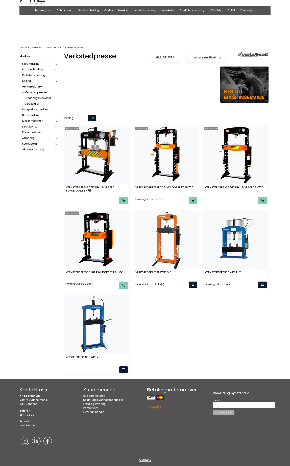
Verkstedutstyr (32, 87)
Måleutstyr (216, 10)
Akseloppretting (33, 149)
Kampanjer (246, 10)
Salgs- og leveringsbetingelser (103, 400)
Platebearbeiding (33, 75)
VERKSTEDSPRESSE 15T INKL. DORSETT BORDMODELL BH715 (90, 189)
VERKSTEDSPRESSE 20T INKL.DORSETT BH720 (164, 187)
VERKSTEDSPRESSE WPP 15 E (153, 272)
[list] (80, 118)
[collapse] (56, 64)
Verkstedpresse (36, 92)
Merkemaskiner (32, 121)
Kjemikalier (168, 10)
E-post (216, 400)
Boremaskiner (31, 115)
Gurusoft (145, 460)
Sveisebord (29, 144)
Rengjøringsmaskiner (36, 109)
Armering (28, 138)
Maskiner (123, 10)
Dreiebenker (30, 127)
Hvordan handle (93, 412)
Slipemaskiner (31, 64)
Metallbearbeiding (88, 10)
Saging (26, 81)
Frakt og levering (94, 404)
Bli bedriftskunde (94, 396)
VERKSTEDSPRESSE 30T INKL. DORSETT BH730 (234, 187)
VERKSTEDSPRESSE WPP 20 (83, 357)
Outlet (231, 10)
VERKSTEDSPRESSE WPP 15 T (223, 272)
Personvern (91, 408)
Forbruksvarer (64, 10)
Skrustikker (32, 104)
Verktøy (108, 10)
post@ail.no (27, 425)
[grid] (92, 118)
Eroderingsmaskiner (38, 98)
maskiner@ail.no (206, 57)
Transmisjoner (43, 10)
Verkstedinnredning (145, 10)
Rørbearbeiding (32, 69)
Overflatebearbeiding (192, 10)
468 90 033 (165, 57)
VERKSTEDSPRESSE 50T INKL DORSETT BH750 (95, 272)
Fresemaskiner (32, 132)
